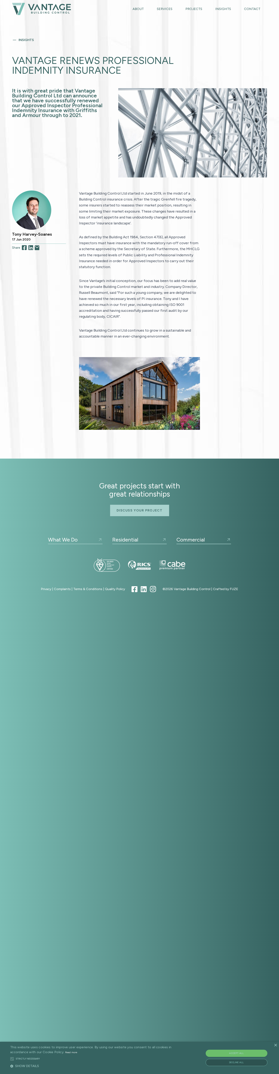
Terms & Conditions (87, 589)
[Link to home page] (41, 9)
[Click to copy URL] (37, 247)
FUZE (234, 589)
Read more (71, 1052)
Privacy (46, 589)
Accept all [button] (236, 1053)
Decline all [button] (236, 1062)
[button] (12, 1059)
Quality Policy (115, 589)
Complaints (62, 589)
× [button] (275, 1045)
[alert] (139, 1058)
